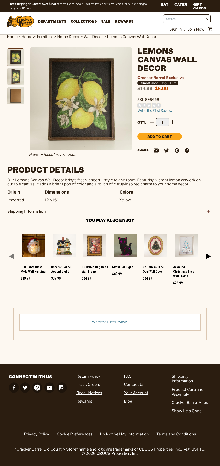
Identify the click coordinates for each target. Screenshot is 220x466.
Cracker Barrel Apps (190, 402)
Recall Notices (89, 393)
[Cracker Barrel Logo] (20, 22)
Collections (84, 21)
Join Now (196, 29)
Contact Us (134, 384)
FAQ (128, 376)
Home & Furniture (37, 36)
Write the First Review (155, 110)
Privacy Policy (36, 434)
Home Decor (68, 36)
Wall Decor (93, 36)
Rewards (124, 21)
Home (12, 36)
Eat (165, 4)
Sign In (175, 29)
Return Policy (88, 376)
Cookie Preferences (74, 434)
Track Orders (88, 384)
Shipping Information (182, 378)
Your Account (136, 393)
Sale (105, 21)
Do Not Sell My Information (124, 434)
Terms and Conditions (176, 434)
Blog (128, 401)
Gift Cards (199, 6)
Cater (180, 4)
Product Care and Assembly (187, 392)
